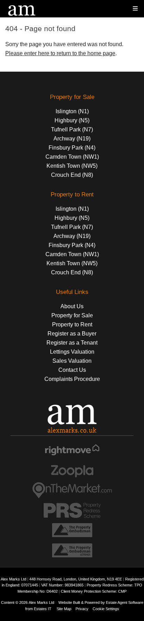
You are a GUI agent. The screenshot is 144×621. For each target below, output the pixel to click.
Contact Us (72, 370)
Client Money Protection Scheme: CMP (94, 591)
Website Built (69, 602)
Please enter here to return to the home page (60, 53)
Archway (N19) (72, 139)
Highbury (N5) (72, 120)
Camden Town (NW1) (72, 157)
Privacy (81, 609)
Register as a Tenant (72, 343)
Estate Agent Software (124, 602)
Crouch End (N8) (72, 175)
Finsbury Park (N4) (72, 148)
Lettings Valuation (72, 352)
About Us (72, 306)
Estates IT (42, 609)
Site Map (64, 609)
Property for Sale (72, 315)
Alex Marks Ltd (41, 602)
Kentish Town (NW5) (72, 166)
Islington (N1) (72, 111)
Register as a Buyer (72, 334)
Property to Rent (72, 324)
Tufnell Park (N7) (72, 129)
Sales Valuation (72, 361)
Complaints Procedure (72, 379)
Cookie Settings (106, 609)
